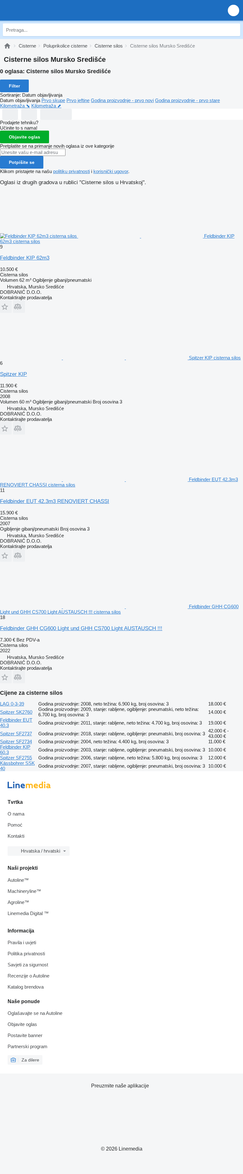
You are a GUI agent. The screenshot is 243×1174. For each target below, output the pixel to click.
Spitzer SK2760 (16, 712)
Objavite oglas (24, 136)
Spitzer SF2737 (16, 733)
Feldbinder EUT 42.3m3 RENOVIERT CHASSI (54, 501)
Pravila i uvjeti (22, 942)
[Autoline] (7, 46)
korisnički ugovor (110, 171)
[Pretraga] (233, 29)
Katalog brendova (26, 987)
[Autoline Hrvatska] (41, 10)
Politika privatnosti (26, 953)
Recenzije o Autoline (28, 975)
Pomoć (15, 825)
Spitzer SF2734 (16, 741)
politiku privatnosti (71, 171)
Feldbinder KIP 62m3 (24, 258)
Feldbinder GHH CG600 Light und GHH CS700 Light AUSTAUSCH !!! (81, 628)
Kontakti (16, 836)
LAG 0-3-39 (12, 703)
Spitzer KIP (13, 374)
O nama (16, 813)
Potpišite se (21, 162)
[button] (233, 10)
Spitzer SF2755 (16, 757)
